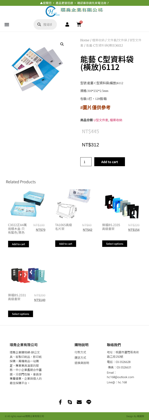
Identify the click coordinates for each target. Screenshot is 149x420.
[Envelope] (79, 402)
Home (84, 40)
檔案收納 (98, 40)
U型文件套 (101, 120)
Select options (114, 243)
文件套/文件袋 (117, 40)
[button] (6, 24)
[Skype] (69, 402)
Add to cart (109, 161)
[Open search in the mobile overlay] (45, 24)
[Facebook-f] (60, 402)
